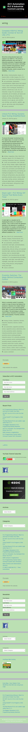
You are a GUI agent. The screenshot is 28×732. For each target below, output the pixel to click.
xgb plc (4, 104)
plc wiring (9, 96)
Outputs (16, 77)
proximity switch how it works (10, 343)
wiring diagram (15, 98)
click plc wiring (6, 164)
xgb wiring (9, 104)
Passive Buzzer (16, 238)
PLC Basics (18, 158)
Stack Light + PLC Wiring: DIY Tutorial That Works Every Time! (13, 195)
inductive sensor (6, 337)
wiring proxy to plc (19, 183)
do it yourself (22, 249)
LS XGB (11, 77)
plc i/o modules (13, 94)
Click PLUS (21, 156)
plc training (20, 170)
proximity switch (16, 341)
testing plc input (19, 181)
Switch (20, 322)
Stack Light (20, 240)
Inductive (4, 158)
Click (16, 156)
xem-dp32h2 (13, 102)
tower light (11, 261)
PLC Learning (10, 79)
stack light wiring (19, 259)
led (21, 255)
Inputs (19, 75)
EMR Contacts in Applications (11, 432)
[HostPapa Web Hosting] (7, 668)
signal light (5, 259)
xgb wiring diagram (18, 104)
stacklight (4, 261)
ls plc (15, 89)
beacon (4, 247)
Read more (12, 71)
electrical (13, 251)
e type (7, 85)
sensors (15, 179)
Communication (13, 75)
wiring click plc (10, 263)
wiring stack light (6, 265)
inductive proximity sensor (9, 333)
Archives (5, 636)
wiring (9, 98)
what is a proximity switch (13, 349)
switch (13, 347)
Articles (6, 75)
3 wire (5, 162)
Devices (4, 238)
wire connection (18, 261)
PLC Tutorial (17, 173)
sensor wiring (8, 179)
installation (5, 255)
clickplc (13, 164)
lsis (19, 89)
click (18, 162)
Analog (6, 320)
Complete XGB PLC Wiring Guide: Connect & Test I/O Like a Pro (12, 33)
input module (9, 166)
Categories (6, 648)
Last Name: (6, 384)
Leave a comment (9, 106)
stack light (11, 259)
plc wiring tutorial (17, 96)
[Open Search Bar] (26, 16)
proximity (4, 177)
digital (17, 164)
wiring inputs (9, 183)
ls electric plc (10, 89)
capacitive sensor (11, 329)
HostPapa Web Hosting (9, 659)
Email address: (7, 389)
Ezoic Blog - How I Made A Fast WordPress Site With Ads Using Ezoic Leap (13, 685)
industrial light (15, 253)
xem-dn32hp (5, 102)
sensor (19, 177)
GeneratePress (19, 721)
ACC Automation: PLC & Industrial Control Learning (16, 6)
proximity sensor (12, 177)
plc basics (18, 91)
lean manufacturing (14, 255)
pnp (17, 175)
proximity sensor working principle (15, 339)
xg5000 (20, 102)
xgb (23, 102)
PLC (20, 77)
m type (9, 91)
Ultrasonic (22, 160)
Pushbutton (17, 79)
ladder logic (16, 166)
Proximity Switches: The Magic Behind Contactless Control (12, 277)
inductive (19, 331)
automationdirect (6, 83)
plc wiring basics (10, 175)
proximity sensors (7, 341)
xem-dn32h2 (19, 100)
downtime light (6, 251)
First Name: (6, 380)
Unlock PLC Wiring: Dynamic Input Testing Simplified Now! (13, 115)
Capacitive (11, 156)
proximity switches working (15, 345)
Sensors (23, 79)
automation (16, 81)
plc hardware (18, 168)
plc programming (12, 170)
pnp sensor (21, 175)
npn (21, 166)
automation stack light (8, 244)
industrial (19, 87)
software (4, 98)
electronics (19, 329)
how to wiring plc (11, 87)
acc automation (8, 81)
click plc (22, 162)
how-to (9, 253)
